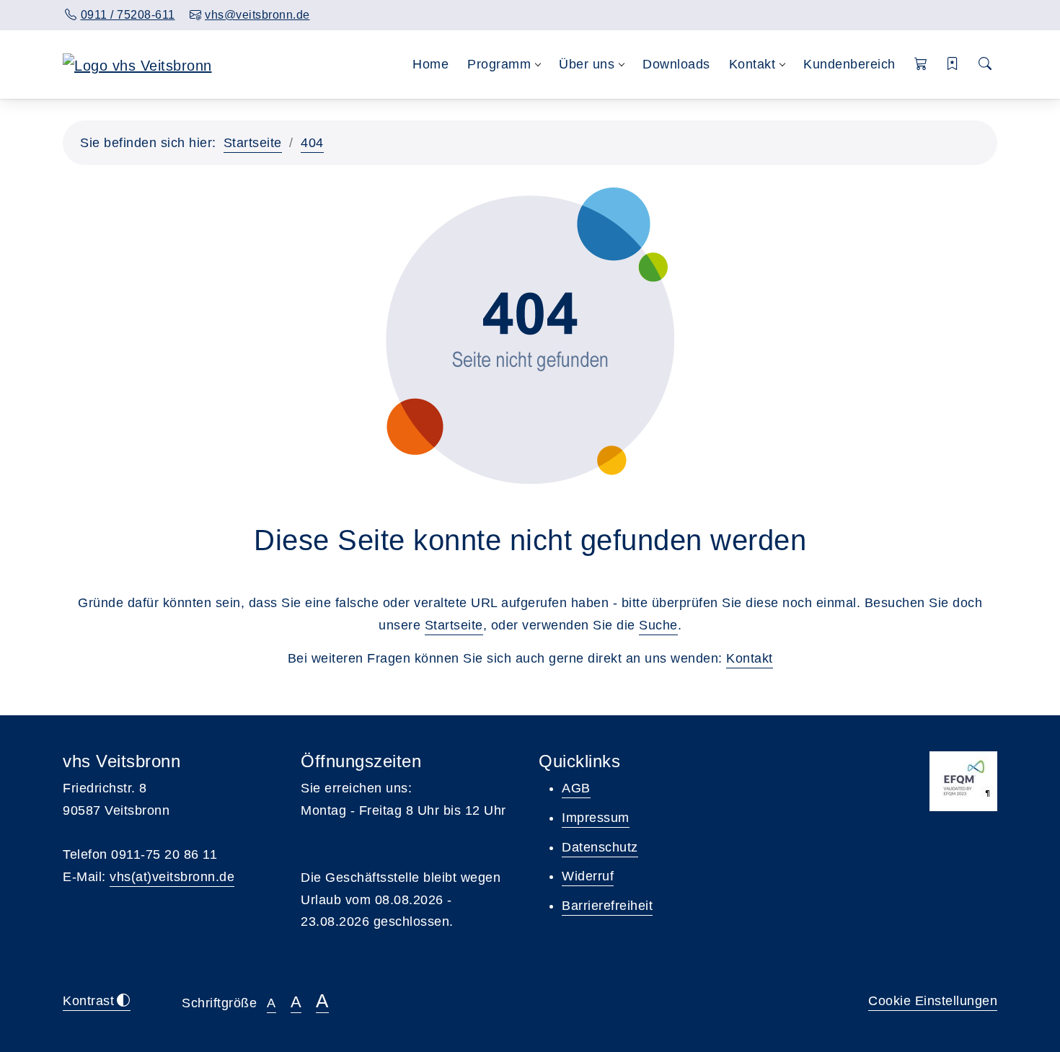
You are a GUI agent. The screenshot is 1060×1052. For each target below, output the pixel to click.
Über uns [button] (586, 64)
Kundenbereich (849, 64)
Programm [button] (499, 64)
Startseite (253, 143)
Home (430, 64)
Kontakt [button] (752, 64)
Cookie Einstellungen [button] (932, 1001)
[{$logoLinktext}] (137, 64)
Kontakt (749, 658)
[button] (921, 64)
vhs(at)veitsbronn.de (172, 877)
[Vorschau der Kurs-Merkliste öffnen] (953, 64)
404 (312, 143)
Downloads (676, 64)
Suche (658, 625)
